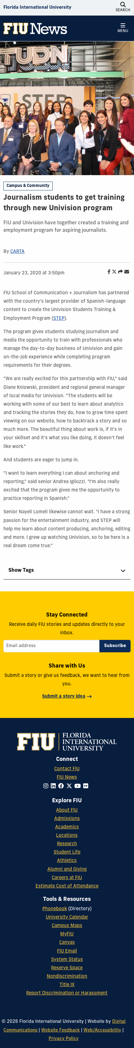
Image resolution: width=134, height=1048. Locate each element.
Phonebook (54, 909)
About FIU (67, 810)
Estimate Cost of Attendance (67, 886)
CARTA (17, 251)
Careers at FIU (67, 878)
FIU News (67, 777)
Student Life (67, 852)
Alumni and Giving (67, 869)
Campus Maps (67, 926)
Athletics (67, 861)
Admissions (67, 819)
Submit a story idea (63, 696)
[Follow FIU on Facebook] (62, 786)
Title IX (67, 985)
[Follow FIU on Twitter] (70, 786)
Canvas (67, 942)
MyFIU (67, 934)
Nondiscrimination (67, 976)
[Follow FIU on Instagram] (47, 786)
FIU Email (67, 951)
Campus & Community (28, 186)
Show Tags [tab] (21, 570)
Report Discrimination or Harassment (67, 993)
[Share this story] (119, 272)
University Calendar (67, 917)
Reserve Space (67, 968)
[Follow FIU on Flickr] (87, 786)
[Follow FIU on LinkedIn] (54, 786)
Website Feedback (60, 1030)
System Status (67, 959)
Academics (67, 827)
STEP (59, 318)
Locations (67, 835)
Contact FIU (66, 769)
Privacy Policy (64, 1038)
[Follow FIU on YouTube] (78, 786)
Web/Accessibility (102, 1030)
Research (67, 844)
